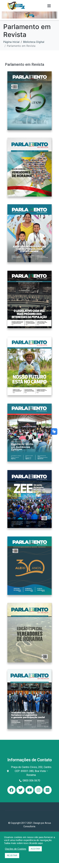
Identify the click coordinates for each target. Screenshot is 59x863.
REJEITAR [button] (12, 855)
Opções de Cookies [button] (15, 849)
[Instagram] (38, 790)
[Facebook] (11, 790)
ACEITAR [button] (35, 849)
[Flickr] (47, 790)
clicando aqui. (36, 843)
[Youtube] (29, 790)
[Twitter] (20, 790)
